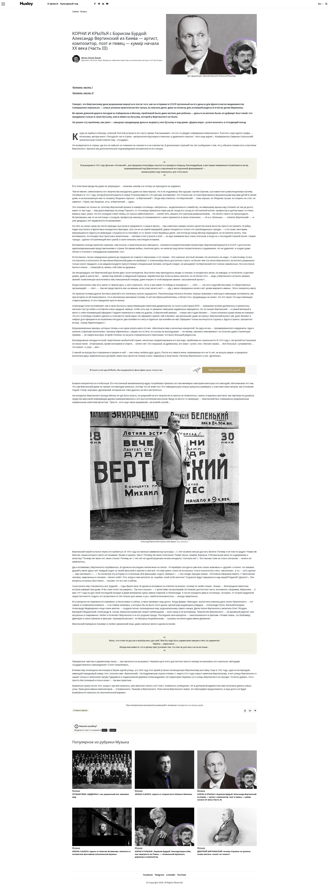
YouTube (181, 874)
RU (319, 3)
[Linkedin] (103, 4)
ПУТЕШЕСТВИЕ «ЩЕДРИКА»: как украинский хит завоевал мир (100, 795)
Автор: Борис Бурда (91, 57)
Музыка (83, 11)
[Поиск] (326, 3)
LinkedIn (170, 874)
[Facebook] (95, 4)
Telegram (159, 874)
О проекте (52, 3)
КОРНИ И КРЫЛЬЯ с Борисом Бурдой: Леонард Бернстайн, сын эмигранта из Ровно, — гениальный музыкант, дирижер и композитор (163, 854)
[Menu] (3, 4)
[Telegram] (99, 4)
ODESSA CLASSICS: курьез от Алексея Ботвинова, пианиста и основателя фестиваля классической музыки (101, 852)
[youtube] (107, 4)
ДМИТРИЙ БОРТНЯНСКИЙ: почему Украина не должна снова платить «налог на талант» (224, 852)
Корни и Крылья (81, 710)
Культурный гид (69, 3)
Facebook (148, 874)
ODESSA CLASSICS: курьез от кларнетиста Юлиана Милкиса (163, 794)
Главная (75, 11)
